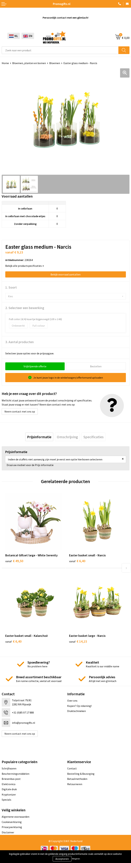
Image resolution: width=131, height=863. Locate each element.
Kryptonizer (9, 794)
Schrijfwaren (9, 768)
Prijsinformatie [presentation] (39, 436)
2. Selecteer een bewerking (24, 308)
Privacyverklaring (12, 827)
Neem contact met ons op (19, 411)
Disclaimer (8, 832)
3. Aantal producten (19, 342)
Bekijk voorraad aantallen (65, 274)
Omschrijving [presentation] (67, 436)
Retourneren (74, 784)
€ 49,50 (14, 561)
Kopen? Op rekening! (79, 706)
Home (5, 63)
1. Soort (11, 287)
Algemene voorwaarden (15, 816)
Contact (72, 768)
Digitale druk (9, 789)
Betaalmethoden (77, 779)
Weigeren (76, 858)
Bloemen (54, 63)
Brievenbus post (11, 779)
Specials (6, 799)
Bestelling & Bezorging (80, 773)
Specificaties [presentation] (93, 436)
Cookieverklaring (12, 822)
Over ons (72, 700)
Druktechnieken (76, 711)
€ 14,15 (78, 641)
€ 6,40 (77, 561)
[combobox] (60, 50)
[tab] (39, 437)
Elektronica (8, 784)
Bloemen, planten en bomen (29, 63)
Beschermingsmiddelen (15, 773)
